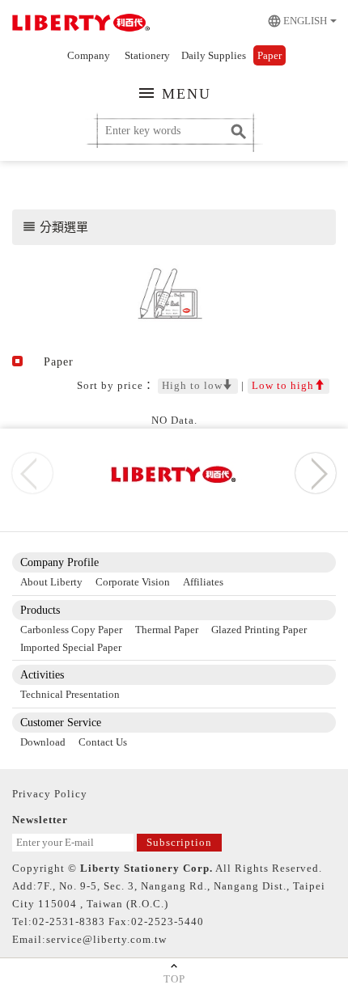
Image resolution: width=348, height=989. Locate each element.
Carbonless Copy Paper (71, 629)
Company (88, 55)
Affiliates (203, 582)
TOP (174, 979)
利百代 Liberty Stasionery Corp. (79, 24)
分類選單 (55, 226)
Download (43, 742)
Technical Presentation (70, 694)
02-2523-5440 (167, 921)
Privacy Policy (49, 794)
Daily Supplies (213, 55)
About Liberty (51, 582)
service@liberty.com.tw (106, 939)
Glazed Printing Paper (259, 629)
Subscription (179, 842)
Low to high (283, 385)
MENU (174, 93)
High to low (192, 385)
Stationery (147, 55)
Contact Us (103, 742)
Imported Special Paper (70, 647)
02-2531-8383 (68, 921)
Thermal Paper (166, 629)
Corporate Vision (132, 582)
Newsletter (40, 820)
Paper (269, 55)
